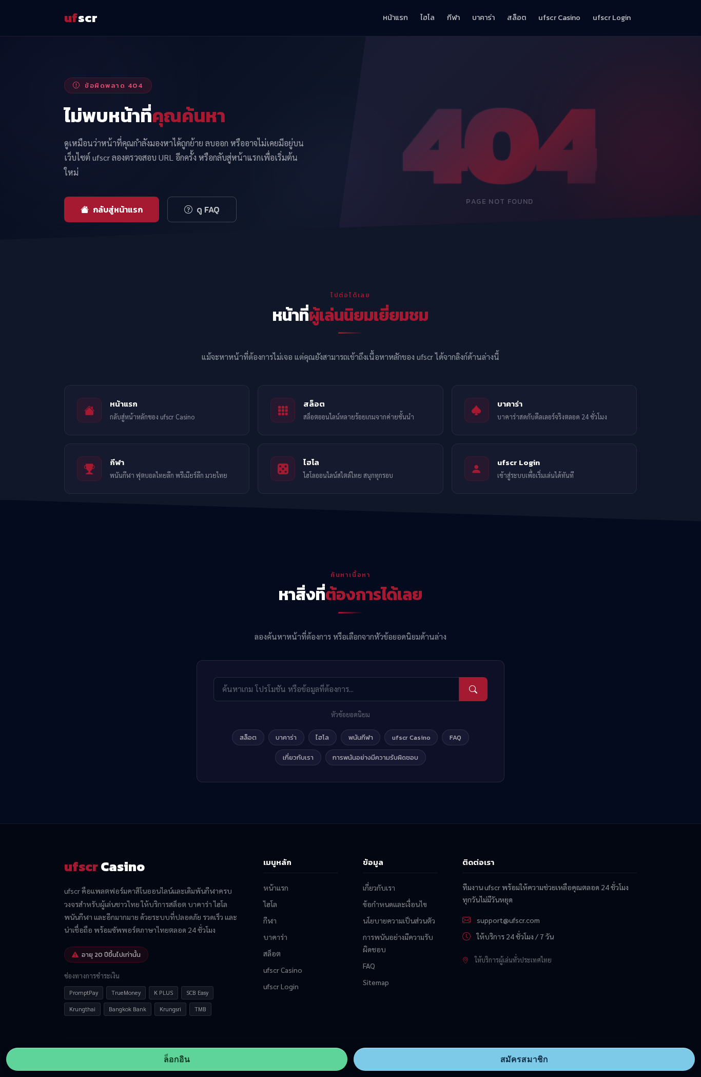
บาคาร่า (483, 17)
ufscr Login (612, 17)
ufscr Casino (559, 17)
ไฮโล (427, 17)
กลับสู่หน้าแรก (118, 209)
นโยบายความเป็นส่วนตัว (399, 920)
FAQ (455, 737)
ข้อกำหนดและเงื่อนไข (395, 904)
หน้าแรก (395, 17)
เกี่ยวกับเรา (298, 757)
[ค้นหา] (473, 689)
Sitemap (376, 982)
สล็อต (516, 17)
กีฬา (453, 17)
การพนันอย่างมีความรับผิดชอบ (375, 757)
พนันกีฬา (360, 737)
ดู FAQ (208, 209)
